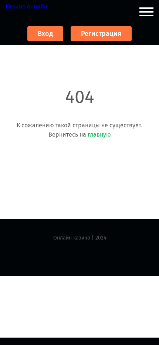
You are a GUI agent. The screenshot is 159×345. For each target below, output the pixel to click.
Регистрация (101, 34)
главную (99, 134)
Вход (45, 34)
